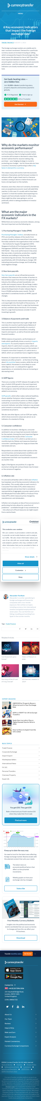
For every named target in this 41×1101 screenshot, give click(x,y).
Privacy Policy (31, 1064)
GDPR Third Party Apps (9, 1071)
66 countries (10, 362)
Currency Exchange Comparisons (17, 1046)
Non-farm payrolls (8, 275)
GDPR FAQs (25, 1069)
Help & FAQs (9, 1028)
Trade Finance (8, 42)
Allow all (20, 563)
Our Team (8, 1019)
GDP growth (6, 396)
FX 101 (4, 767)
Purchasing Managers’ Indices (12, 235)
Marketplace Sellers (9, 760)
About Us (8, 1014)
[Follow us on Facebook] (12, 1006)
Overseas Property (9, 775)
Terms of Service (7, 1064)
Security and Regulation (9, 1069)
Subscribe (21, 888)
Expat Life (5, 779)
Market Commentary (12, 1041)
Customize (19, 570)
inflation (35, 480)
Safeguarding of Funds (12, 1067)
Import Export (7, 756)
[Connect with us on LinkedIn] (23, 1006)
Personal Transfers (9, 771)
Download (21, 938)
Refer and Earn (10, 1032)
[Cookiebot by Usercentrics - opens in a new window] (29, 522)
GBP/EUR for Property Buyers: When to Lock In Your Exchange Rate (24, 705)
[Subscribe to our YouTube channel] (17, 1006)
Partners (19, 1064)
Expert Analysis (10, 1037)
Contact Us (9, 985)
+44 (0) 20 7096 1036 (16, 988)
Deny (20, 577)
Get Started (19, 104)
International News (9, 763)
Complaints (27, 1067)
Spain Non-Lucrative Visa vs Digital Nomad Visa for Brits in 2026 (24, 722)
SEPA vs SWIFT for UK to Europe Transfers (25, 713)
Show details (29, 557)
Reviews (8, 1023)
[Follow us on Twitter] (7, 1006)
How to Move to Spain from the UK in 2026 (24, 731)
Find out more (21, 820)
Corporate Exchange (9, 752)
